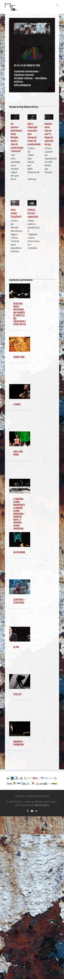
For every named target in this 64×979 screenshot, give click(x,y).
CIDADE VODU (18, 357)
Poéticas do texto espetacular (33, 213)
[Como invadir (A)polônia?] (15, 203)
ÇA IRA (16, 647)
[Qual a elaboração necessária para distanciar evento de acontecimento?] (32, 117)
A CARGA (17, 404)
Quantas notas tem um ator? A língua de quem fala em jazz (49, 134)
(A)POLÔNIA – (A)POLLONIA (19, 601)
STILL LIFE (17, 694)
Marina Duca (42, 805)
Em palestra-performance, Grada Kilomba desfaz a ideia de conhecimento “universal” (17, 137)
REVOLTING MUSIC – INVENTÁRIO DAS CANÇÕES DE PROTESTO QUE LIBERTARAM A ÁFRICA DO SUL (19, 314)
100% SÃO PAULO (18, 453)
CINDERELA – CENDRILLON (18, 743)
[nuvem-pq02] (32, 46)
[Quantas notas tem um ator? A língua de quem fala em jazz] (49, 117)
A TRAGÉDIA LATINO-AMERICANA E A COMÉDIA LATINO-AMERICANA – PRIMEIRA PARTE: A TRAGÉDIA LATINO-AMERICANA (19, 514)
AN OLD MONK (19, 552)
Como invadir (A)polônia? (16, 213)
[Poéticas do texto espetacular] (32, 203)
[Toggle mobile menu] (57, 5)
